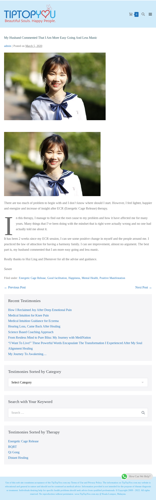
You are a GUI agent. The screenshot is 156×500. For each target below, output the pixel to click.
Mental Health (90, 278)
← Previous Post (15, 287)
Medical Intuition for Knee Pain (28, 315)
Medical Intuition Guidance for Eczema (33, 321)
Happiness (74, 278)
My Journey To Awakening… (27, 354)
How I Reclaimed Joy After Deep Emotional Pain (40, 310)
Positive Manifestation (112, 278)
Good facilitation (57, 278)
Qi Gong (14, 452)
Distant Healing (18, 457)
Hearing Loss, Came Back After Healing (34, 326)
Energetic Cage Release (32, 278)
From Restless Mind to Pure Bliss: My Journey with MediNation (49, 337)
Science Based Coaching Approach (30, 332)
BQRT (12, 446)
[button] (143, 14)
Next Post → (143, 287)
